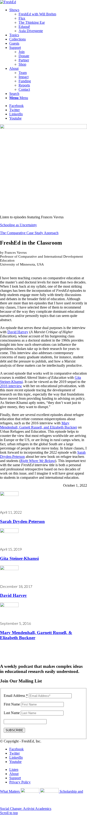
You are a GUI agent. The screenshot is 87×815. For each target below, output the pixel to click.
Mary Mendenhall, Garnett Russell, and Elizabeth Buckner (38, 425)
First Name (12, 704)
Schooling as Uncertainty (18, 225)
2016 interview (11, 386)
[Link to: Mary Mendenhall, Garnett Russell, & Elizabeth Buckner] (9, 606)
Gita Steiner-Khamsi (19, 558)
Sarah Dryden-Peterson (22, 521)
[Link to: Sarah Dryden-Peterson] (9, 495)
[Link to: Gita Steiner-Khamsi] (9, 532)
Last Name (12, 713)
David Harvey (17, 332)
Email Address (16, 696)
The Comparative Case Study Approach (29, 233)
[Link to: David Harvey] (9, 569)
